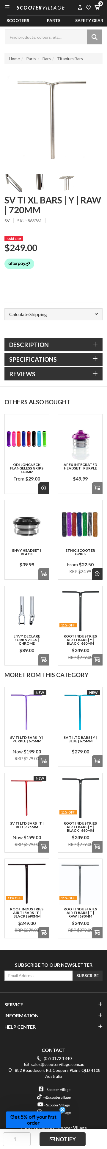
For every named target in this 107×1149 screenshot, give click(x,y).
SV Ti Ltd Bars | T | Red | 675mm (27, 825)
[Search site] (94, 36)
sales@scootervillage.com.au (57, 1064)
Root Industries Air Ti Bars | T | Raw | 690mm (80, 912)
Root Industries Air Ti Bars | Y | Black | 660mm (80, 640)
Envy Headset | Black (26, 552)
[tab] (53, 344)
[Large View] (13, 183)
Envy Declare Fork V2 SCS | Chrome (26, 640)
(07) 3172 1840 (57, 1058)
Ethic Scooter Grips (80, 552)
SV (7, 220)
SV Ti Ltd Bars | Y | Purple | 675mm (26, 739)
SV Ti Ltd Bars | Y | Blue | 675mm (80, 739)
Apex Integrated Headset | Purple (80, 466)
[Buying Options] (43, 488)
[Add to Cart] (97, 488)
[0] (97, 7)
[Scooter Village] (40, 6)
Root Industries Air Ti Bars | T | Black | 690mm (26, 912)
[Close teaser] (62, 1110)
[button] (53, 314)
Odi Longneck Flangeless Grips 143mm (26, 468)
